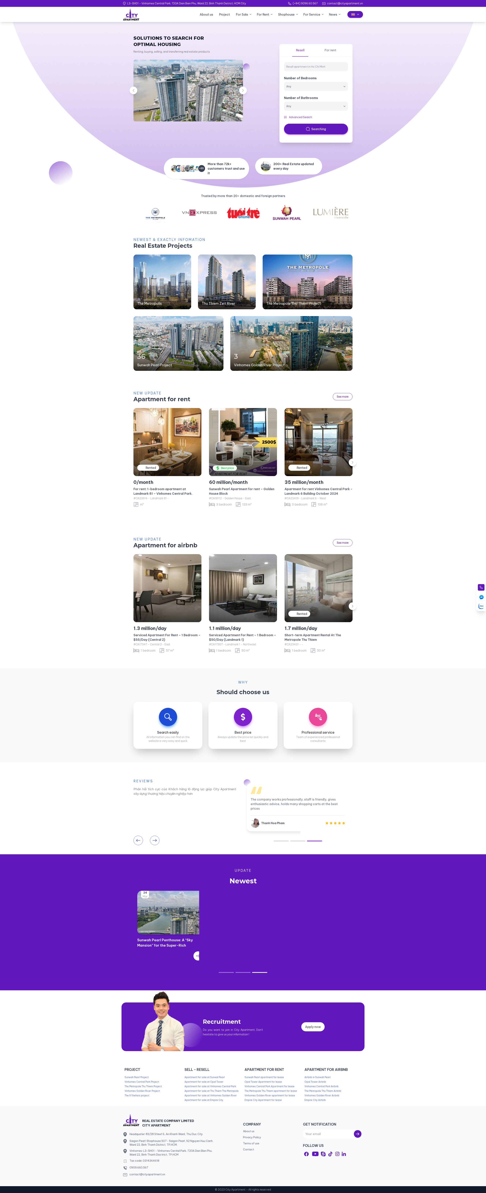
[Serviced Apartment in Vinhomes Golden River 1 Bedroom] (319, 588)
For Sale (242, 14)
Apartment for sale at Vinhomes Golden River (211, 1095)
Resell (300, 50)
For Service (311, 14)
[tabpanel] (298, 807)
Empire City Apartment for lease (263, 1100)
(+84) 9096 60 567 (305, 3)
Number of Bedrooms (300, 78)
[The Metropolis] (162, 282)
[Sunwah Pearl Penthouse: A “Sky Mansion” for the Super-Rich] (170, 956)
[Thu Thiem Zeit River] (227, 282)
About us (206, 14)
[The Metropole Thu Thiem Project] (308, 282)
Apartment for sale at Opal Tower (204, 1081)
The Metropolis (149, 303)
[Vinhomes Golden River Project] (291, 343)
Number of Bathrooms (301, 98)
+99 (201, 168)
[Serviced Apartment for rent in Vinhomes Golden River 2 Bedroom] (243, 588)
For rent (330, 50)
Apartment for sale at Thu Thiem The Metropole (212, 1090)
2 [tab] (243, 972)
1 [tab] (226, 972)
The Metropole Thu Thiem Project (293, 303)
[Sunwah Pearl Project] (178, 343)
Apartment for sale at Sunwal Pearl (205, 1077)
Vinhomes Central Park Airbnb (321, 1086)
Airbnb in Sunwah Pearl (318, 1077)
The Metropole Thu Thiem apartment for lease (271, 1090)
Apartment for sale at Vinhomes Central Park (210, 1086)
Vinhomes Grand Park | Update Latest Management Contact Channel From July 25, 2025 (315, 945)
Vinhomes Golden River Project (259, 365)
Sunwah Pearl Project (154, 365)
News (333, 14)
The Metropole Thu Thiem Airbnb (323, 1090)
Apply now (313, 1027)
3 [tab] (259, 972)
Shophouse (286, 14)
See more (343, 396)
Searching (318, 129)
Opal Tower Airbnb (315, 1081)
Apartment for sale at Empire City (204, 1100)
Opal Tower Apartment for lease (263, 1081)
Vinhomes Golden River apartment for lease (270, 1095)
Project (224, 14)
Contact (248, 1149)
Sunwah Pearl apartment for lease (264, 1077)
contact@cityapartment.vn (345, 3)
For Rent (263, 14)
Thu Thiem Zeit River (218, 303)
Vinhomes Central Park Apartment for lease (269, 1086)
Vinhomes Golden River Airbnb (322, 1095)
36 (141, 356)
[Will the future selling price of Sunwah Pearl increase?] (243, 956)
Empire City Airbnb (315, 1100)
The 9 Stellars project (137, 1095)
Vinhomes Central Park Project (142, 1081)
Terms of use (251, 1143)
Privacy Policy (252, 1137)
